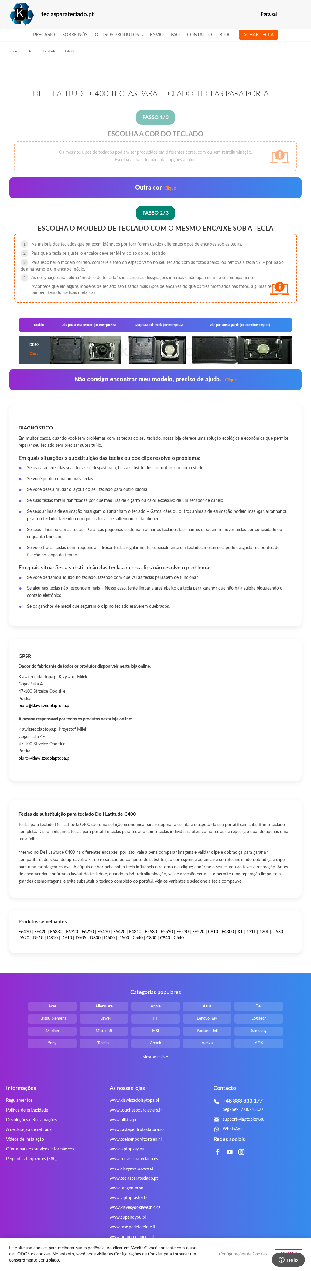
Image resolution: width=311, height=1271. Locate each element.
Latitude (50, 51)
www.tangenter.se (126, 1188)
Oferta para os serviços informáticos (40, 1149)
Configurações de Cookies (243, 1254)
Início (14, 51)
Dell (31, 51)
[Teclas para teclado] (21, 14)
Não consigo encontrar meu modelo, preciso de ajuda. (155, 379)
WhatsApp (233, 1129)
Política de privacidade (27, 1110)
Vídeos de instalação (25, 1139)
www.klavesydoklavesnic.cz (135, 1208)
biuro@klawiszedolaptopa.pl (44, 706)
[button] (298, 14)
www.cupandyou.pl (128, 1217)
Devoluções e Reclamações (31, 1120)
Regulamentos (19, 1100)
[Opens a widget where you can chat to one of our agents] (288, 1260)
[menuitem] (44, 35)
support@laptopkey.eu (244, 1119)
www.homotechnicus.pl (132, 1237)
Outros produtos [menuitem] (117, 35)
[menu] (155, 35)
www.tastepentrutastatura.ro (137, 1130)
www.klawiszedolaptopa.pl (134, 1100)
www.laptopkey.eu (127, 1149)
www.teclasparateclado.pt (134, 1178)
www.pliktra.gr (123, 1120)
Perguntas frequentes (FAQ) (32, 1159)
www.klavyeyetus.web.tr (132, 1169)
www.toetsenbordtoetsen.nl (136, 1139)
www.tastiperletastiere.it (132, 1227)
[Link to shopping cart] (285, 14)
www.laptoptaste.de (128, 1198)
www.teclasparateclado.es (134, 1159)
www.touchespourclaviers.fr (136, 1110)
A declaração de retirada (29, 1130)
